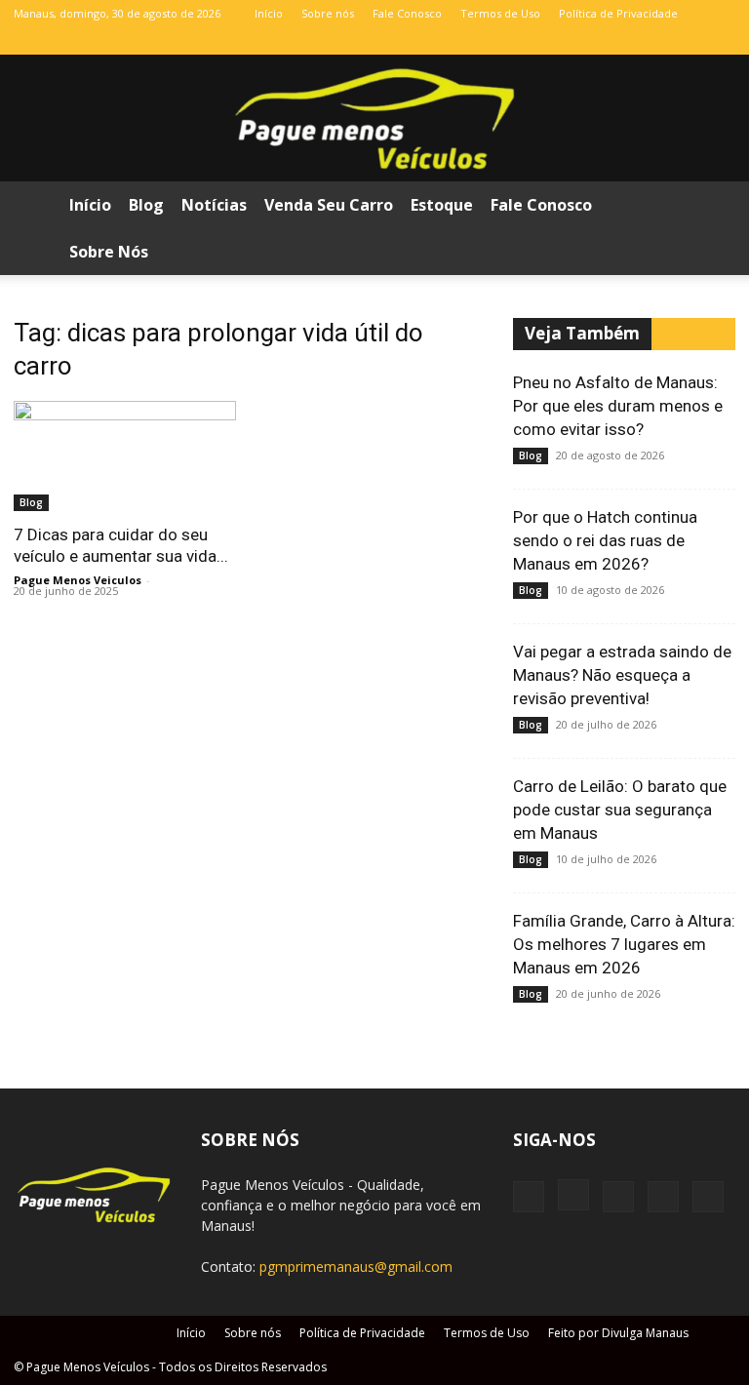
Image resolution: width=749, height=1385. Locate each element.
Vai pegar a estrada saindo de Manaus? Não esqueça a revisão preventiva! (622, 675)
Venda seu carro (328, 205)
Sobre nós (327, 13)
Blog (146, 205)
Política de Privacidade (618, 13)
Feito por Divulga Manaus (618, 1333)
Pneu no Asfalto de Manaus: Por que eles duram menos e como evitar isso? (618, 406)
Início (269, 13)
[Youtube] (720, 41)
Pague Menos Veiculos (77, 580)
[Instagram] (624, 41)
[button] (712, 205)
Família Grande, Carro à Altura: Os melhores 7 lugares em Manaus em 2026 (624, 944)
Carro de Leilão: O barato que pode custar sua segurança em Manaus (620, 809)
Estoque (442, 205)
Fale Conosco (407, 13)
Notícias (214, 205)
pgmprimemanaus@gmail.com (356, 1266)
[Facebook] (592, 41)
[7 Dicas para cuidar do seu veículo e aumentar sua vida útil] (125, 456)
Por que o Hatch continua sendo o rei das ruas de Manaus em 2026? (605, 540)
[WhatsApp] (688, 41)
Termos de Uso (500, 13)
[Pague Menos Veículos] (374, 119)
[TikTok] (656, 41)
